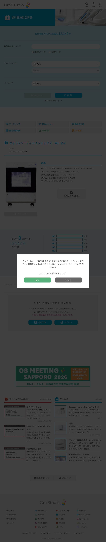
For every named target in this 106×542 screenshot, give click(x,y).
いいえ (68, 280)
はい (37, 280)
